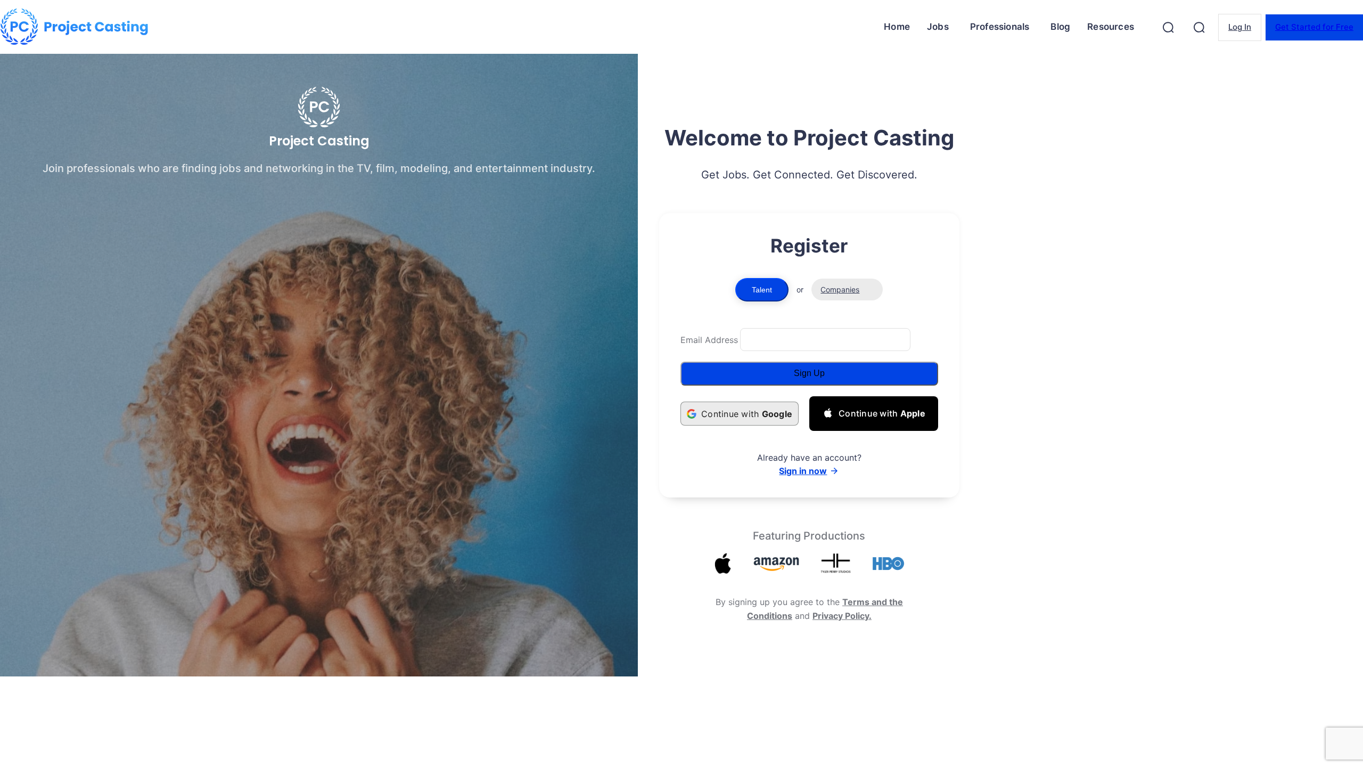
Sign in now (803, 471)
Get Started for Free (1314, 27)
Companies (839, 289)
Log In (1239, 27)
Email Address (709, 339)
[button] (1168, 27)
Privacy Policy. (842, 615)
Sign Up (809, 373)
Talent (762, 289)
